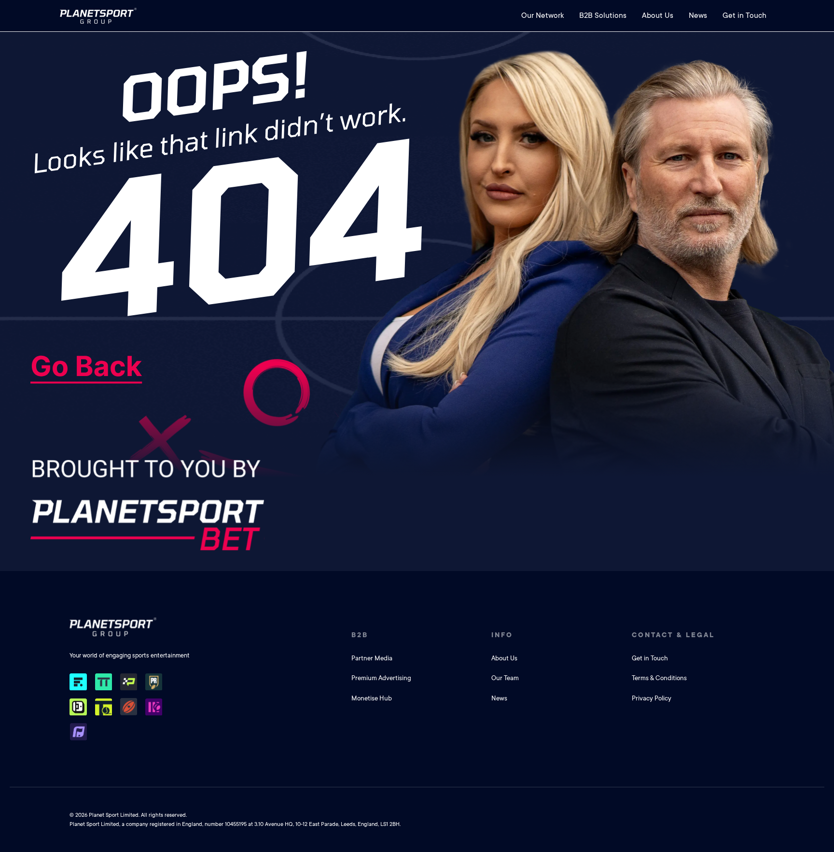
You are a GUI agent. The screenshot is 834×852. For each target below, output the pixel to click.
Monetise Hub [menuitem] (371, 698)
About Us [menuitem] (657, 15)
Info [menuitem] (502, 635)
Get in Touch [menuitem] (744, 15)
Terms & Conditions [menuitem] (659, 678)
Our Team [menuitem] (505, 678)
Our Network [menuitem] (542, 15)
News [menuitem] (698, 15)
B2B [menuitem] (359, 635)
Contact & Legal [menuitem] (673, 635)
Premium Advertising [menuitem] (381, 678)
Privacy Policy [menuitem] (651, 698)
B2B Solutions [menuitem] (602, 15)
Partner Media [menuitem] (371, 658)
